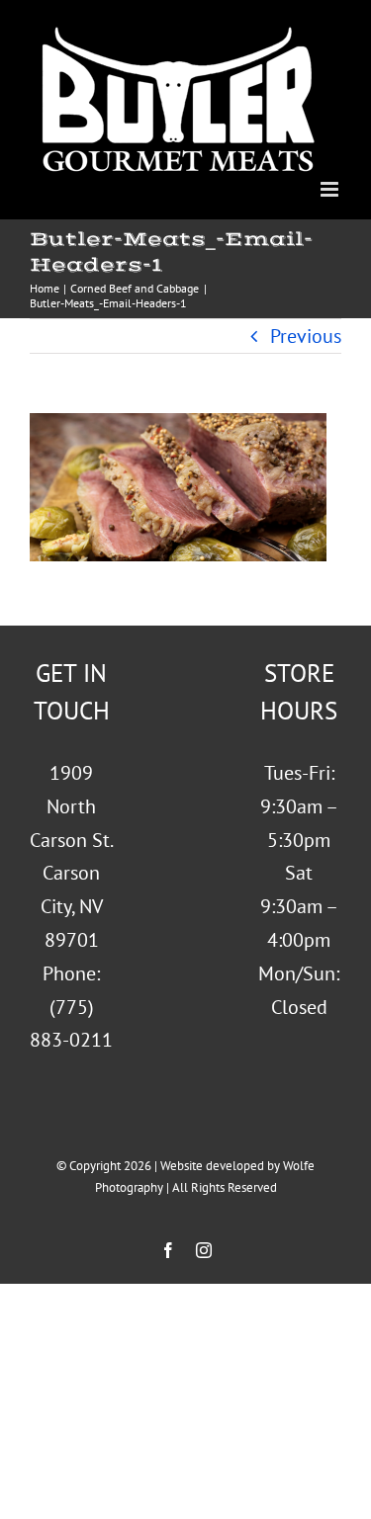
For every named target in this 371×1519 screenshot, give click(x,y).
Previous (305, 336)
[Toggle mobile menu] (331, 189)
